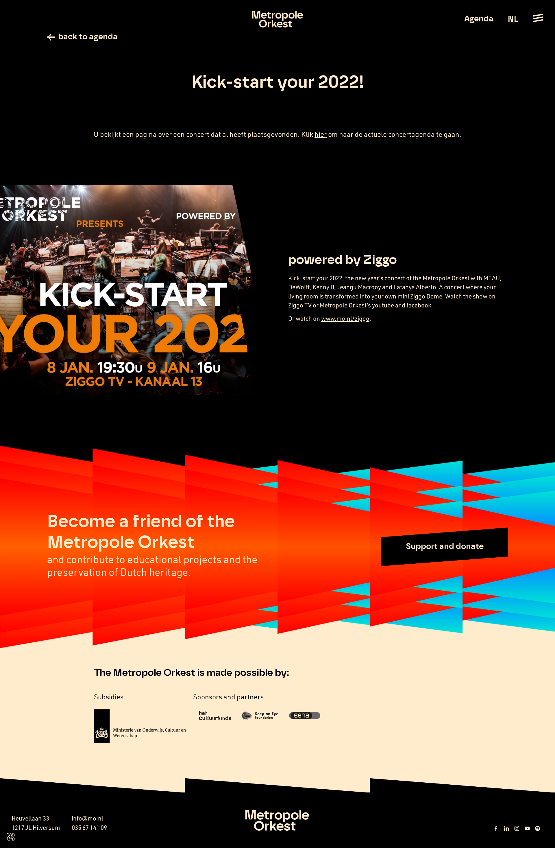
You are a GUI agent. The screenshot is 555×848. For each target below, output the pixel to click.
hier (320, 134)
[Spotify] (537, 828)
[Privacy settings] (11, 837)
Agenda (478, 19)
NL (513, 19)
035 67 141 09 (89, 827)
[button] (444, 547)
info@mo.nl (87, 818)
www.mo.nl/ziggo (345, 318)
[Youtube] (527, 828)
